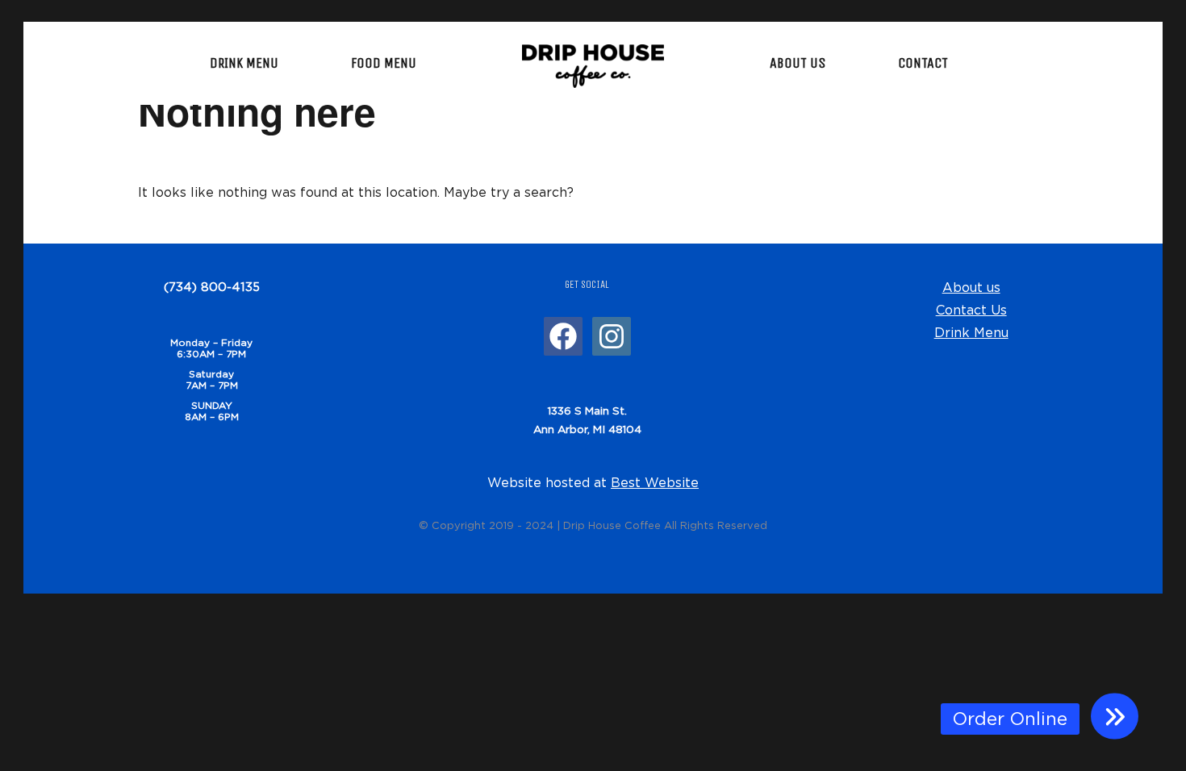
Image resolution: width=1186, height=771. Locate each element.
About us (971, 287)
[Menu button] (1114, 717)
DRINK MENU (244, 63)
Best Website (655, 482)
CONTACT (923, 63)
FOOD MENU (383, 63)
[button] (1010, 719)
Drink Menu (971, 332)
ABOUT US (797, 63)
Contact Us (971, 309)
